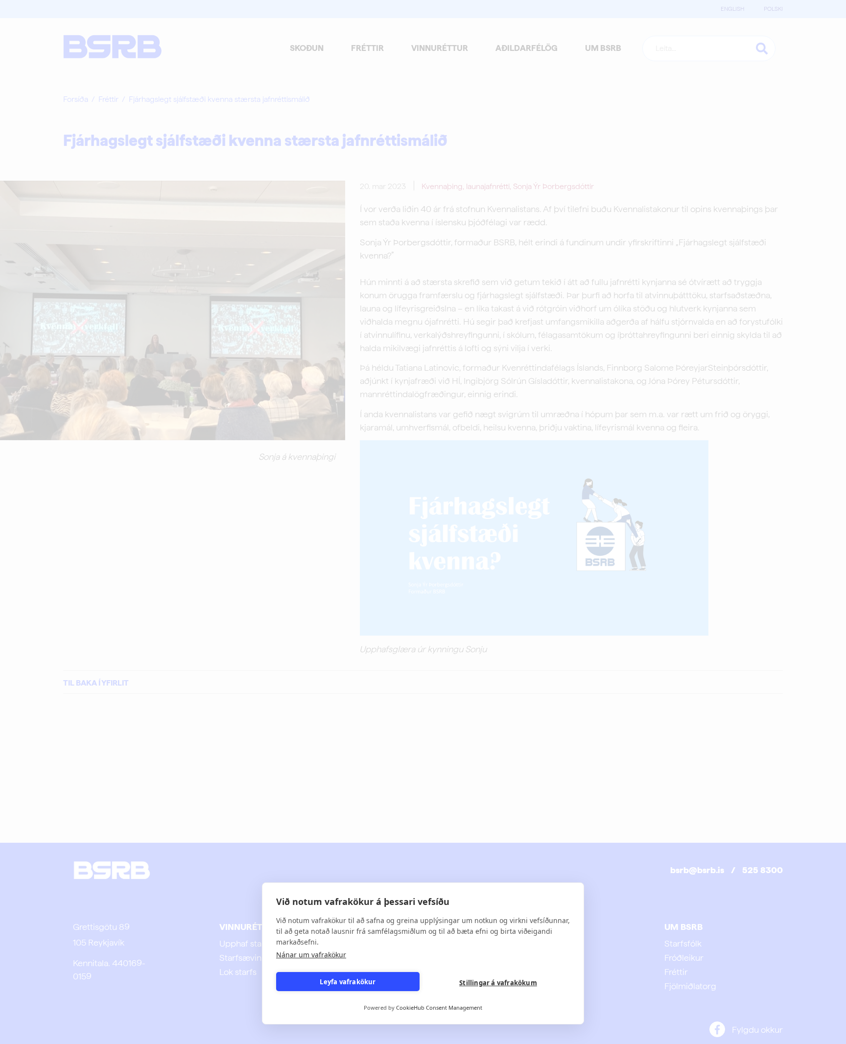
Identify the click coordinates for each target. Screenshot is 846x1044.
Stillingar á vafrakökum (498, 982)
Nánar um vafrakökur (311, 954)
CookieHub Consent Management (439, 1007)
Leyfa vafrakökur (348, 981)
